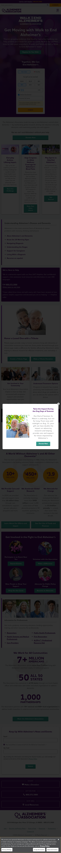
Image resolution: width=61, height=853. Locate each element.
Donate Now (43, 443)
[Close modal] (58, 404)
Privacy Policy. (45, 846)
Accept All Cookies (39, 849)
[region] (30, 845)
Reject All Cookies (52, 849)
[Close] (58, 839)
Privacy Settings (7, 849)
